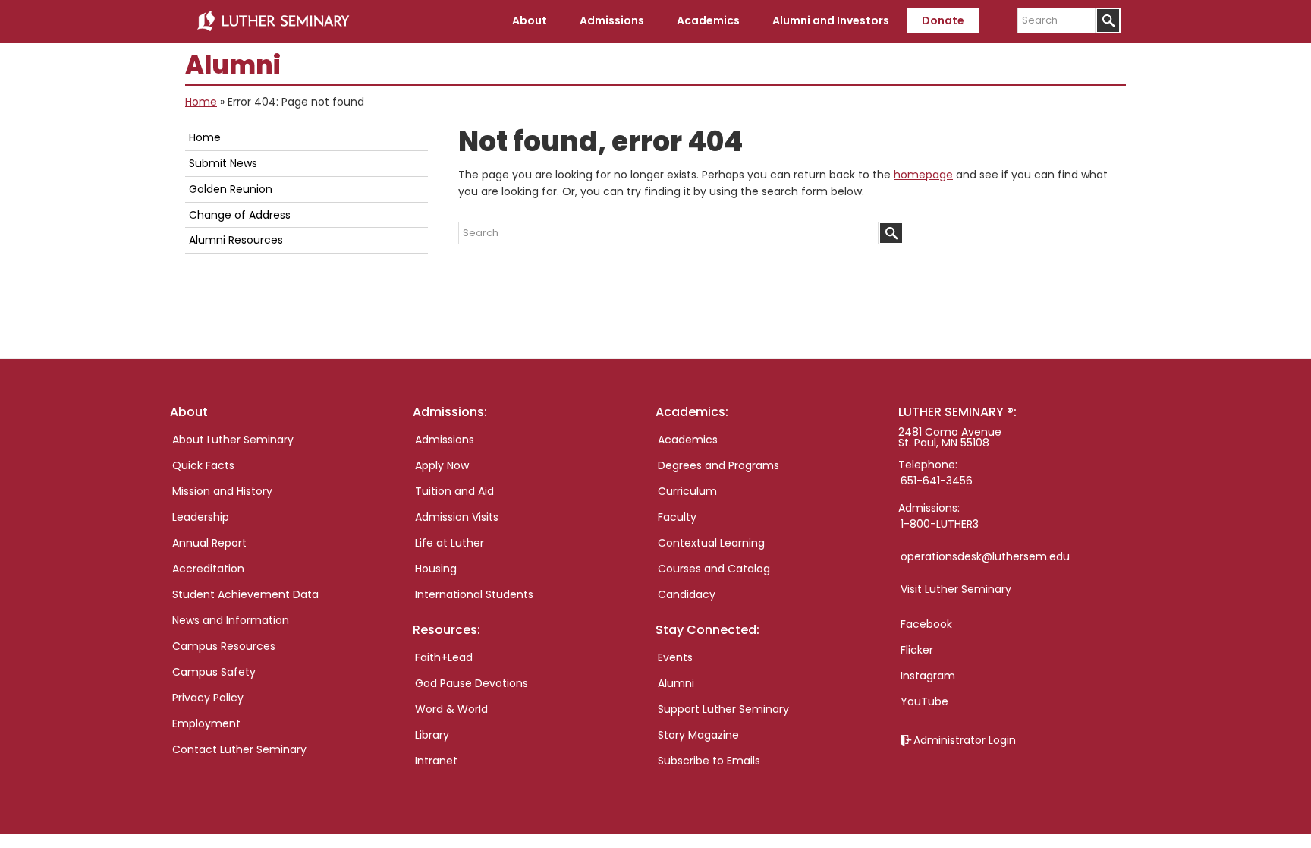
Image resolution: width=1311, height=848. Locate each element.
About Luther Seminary (233, 439)
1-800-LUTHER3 (940, 523)
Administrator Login (964, 740)
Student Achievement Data (245, 594)
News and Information (230, 620)
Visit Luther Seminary (956, 589)
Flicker (917, 649)
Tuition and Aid (454, 491)
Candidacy (686, 594)
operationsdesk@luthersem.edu (985, 556)
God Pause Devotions (471, 683)
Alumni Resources (236, 239)
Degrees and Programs (718, 465)
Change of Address (240, 214)
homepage (923, 174)
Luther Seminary (273, 21)
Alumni (676, 683)
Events (675, 657)
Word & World (451, 709)
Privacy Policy (208, 697)
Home (201, 101)
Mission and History (222, 491)
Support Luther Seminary (723, 709)
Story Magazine (698, 734)
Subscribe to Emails (709, 760)
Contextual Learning (711, 542)
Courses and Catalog (714, 568)
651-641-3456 (937, 480)
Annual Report (209, 542)
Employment (206, 723)
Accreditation (208, 568)
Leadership (200, 517)
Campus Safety (214, 671)
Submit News (223, 163)
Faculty (677, 517)
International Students (474, 594)
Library (432, 734)
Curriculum (687, 491)
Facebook (926, 624)
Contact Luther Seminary (239, 749)
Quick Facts (203, 465)
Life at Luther (449, 542)
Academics (688, 439)
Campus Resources (223, 646)
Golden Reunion (230, 189)
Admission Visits (456, 517)
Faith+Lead (444, 657)
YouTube (924, 701)
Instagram (928, 675)
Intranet (436, 760)
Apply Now (442, 465)
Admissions (444, 439)
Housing (436, 568)
